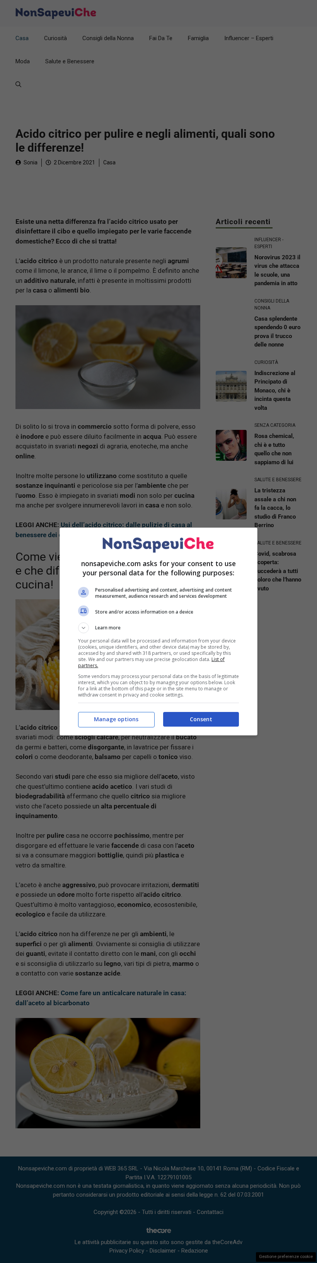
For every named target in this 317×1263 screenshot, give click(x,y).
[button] (158, 627)
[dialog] (158, 631)
